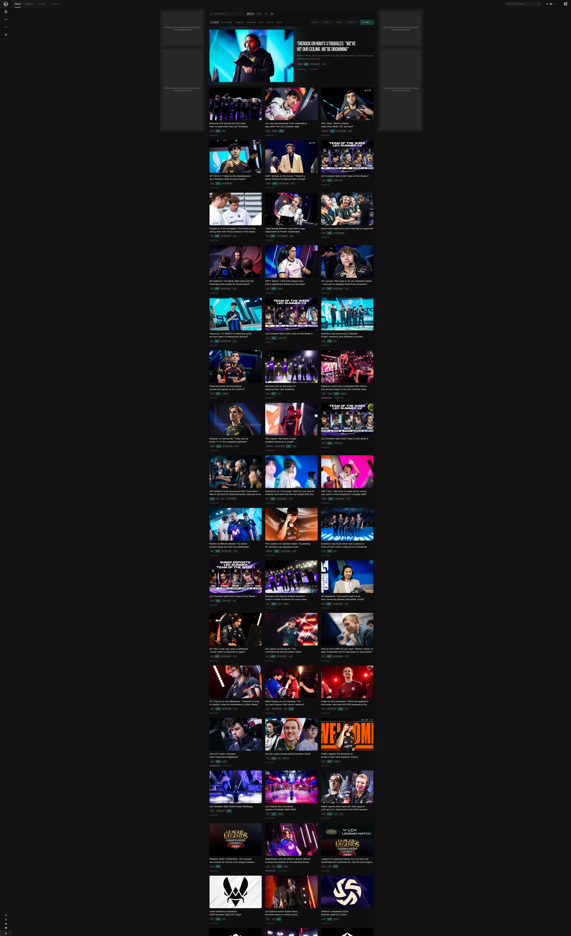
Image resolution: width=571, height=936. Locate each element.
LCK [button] (335, 814)
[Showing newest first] (266, 13)
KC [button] (335, 341)
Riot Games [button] (282, 236)
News (18, 4)
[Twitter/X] (6, 915)
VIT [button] (323, 289)
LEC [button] (306, 64)
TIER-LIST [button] (338, 180)
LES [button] (273, 866)
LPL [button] (341, 814)
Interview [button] (315, 64)
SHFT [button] (268, 184)
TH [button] (212, 236)
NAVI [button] (300, 64)
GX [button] (212, 289)
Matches (29, 4)
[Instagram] (6, 919)
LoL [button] (324, 64)
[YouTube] (6, 928)
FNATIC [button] (325, 131)
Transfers (55, 4)
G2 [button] (267, 236)
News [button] (274, 131)
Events (42, 4)
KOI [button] (212, 131)
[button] (371, 22)
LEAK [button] (330, 394)
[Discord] (6, 923)
